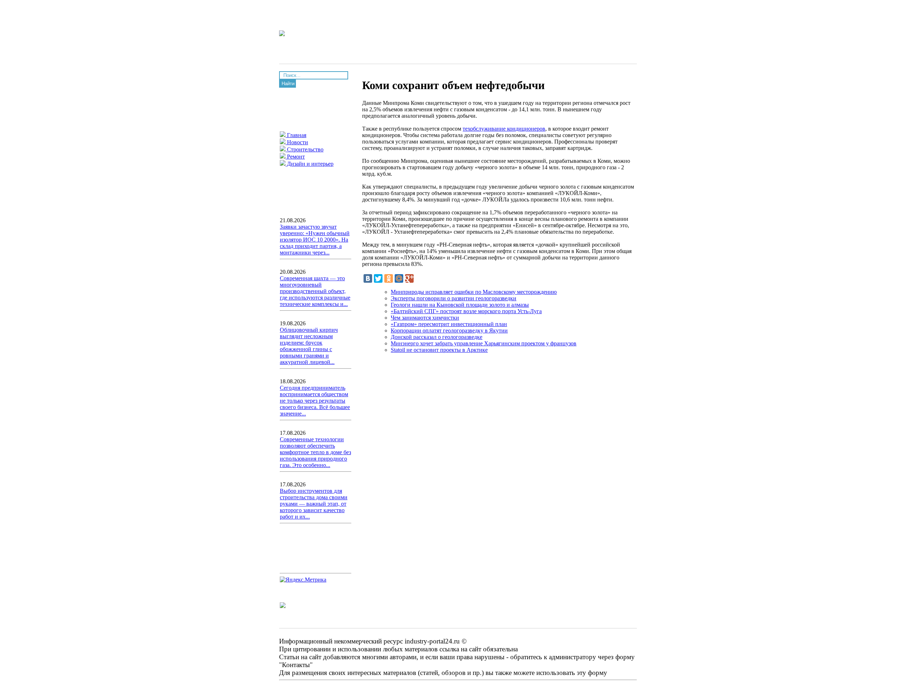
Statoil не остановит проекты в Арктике (439, 350)
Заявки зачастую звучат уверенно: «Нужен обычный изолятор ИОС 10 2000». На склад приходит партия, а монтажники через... (315, 240)
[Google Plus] (409, 278)
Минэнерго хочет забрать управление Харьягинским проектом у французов (483, 343)
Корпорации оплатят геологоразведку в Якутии (449, 330)
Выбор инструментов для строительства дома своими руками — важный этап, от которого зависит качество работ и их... (313, 504)
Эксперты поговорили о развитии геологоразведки (453, 298)
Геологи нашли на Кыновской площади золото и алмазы (460, 305)
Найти (288, 83)
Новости (297, 142)
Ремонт (295, 157)
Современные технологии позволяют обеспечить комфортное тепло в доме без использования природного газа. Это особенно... (315, 452)
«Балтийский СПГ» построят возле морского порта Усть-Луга (466, 311)
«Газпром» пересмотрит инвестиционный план (449, 324)
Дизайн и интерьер (309, 164)
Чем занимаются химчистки (425, 318)
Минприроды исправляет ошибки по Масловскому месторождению (474, 292)
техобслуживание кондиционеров (504, 129)
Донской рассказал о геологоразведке (436, 337)
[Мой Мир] (399, 278)
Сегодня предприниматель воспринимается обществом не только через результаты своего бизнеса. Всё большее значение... (315, 401)
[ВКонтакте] (368, 278)
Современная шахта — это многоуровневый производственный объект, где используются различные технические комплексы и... (315, 291)
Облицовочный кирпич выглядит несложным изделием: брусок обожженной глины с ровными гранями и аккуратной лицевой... (309, 346)
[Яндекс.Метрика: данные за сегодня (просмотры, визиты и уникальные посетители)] (303, 580)
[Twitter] (378, 278)
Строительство (304, 149)
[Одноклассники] (388, 278)
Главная (296, 135)
